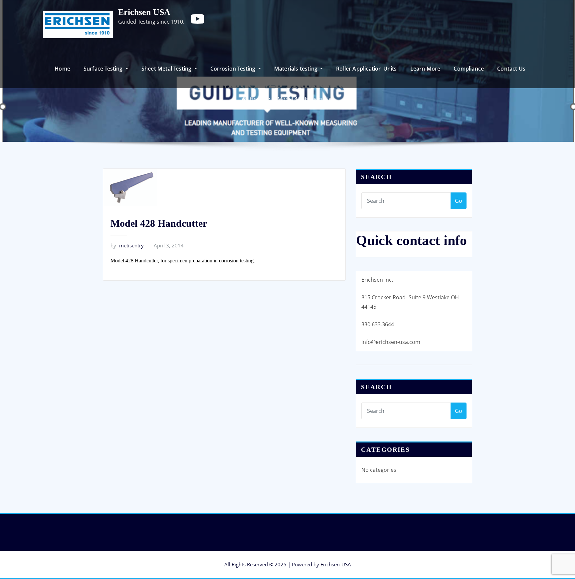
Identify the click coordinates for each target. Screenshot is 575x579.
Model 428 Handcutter (306, 99)
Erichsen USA (144, 12)
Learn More (425, 68)
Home (62, 68)
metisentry (127, 245)
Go (458, 200)
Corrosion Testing (233, 68)
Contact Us (511, 68)
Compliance (469, 68)
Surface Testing (104, 68)
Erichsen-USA (335, 564)
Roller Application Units (366, 68)
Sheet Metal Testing (167, 68)
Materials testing (296, 68)
